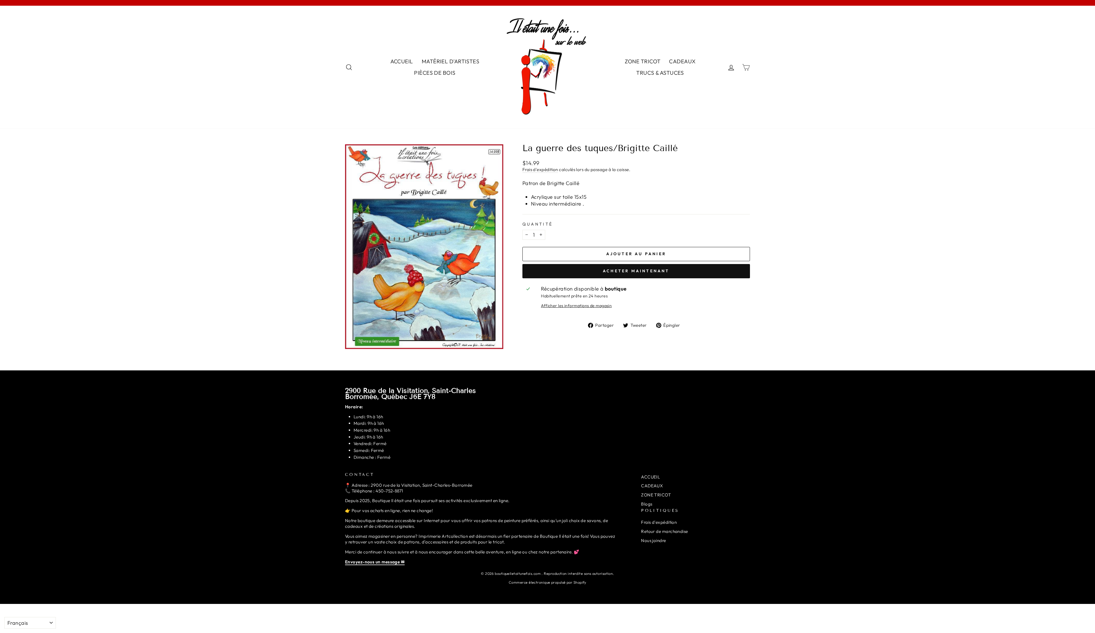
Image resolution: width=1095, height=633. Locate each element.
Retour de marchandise (664, 531)
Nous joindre (653, 540)
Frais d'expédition (540, 169)
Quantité (537, 224)
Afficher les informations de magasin (576, 305)
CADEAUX (682, 61)
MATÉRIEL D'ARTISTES (451, 61)
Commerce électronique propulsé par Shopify (547, 582)
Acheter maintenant (636, 270)
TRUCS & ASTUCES (660, 72)
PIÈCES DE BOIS (434, 72)
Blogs (646, 504)
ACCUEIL (401, 61)
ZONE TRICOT (643, 61)
